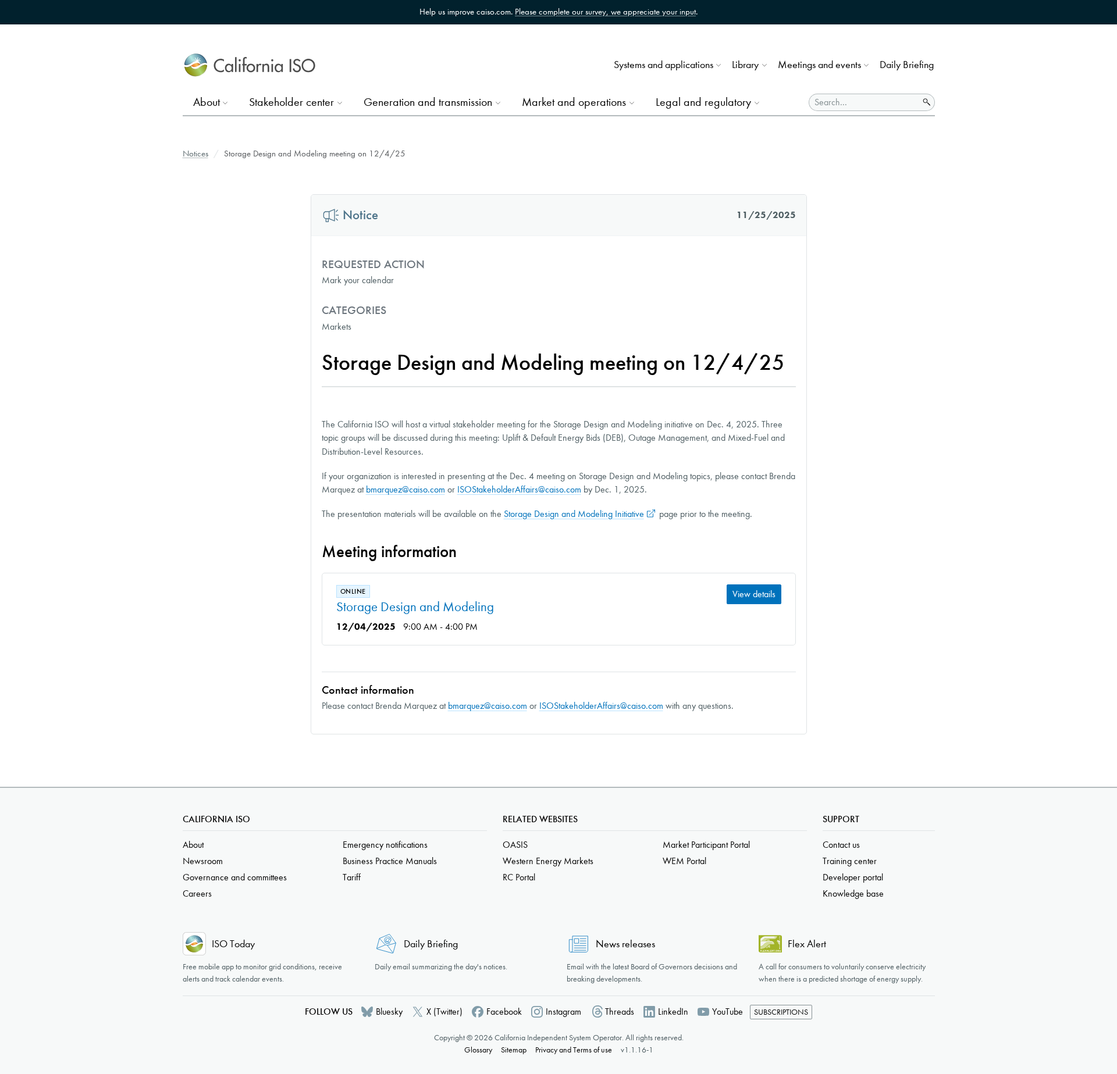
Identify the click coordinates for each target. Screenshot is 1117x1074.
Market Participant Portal (706, 844)
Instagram (563, 1011)
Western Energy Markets (548, 860)
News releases (625, 944)
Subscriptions (781, 1012)
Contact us (841, 844)
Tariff (352, 877)
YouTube (727, 1011)
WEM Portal (684, 860)
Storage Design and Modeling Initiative (574, 513)
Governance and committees (235, 877)
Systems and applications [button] (663, 65)
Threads (619, 1011)
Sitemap (514, 1050)
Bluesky (389, 1011)
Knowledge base (853, 893)
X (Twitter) (444, 1011)
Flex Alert (807, 944)
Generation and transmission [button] (428, 102)
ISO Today (233, 944)
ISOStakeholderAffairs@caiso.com (519, 489)
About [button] (206, 102)
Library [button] (745, 65)
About (193, 844)
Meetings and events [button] (819, 65)
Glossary (478, 1050)
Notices (195, 153)
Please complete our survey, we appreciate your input (605, 11)
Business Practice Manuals (390, 860)
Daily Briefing (907, 65)
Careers (197, 893)
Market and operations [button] (574, 102)
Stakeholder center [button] (291, 102)
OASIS (515, 844)
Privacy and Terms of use (573, 1050)
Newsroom (203, 860)
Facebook (504, 1011)
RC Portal (519, 877)
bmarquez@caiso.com (405, 489)
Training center (850, 860)
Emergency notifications (385, 844)
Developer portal (853, 877)
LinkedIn (673, 1011)
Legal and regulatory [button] (703, 102)
